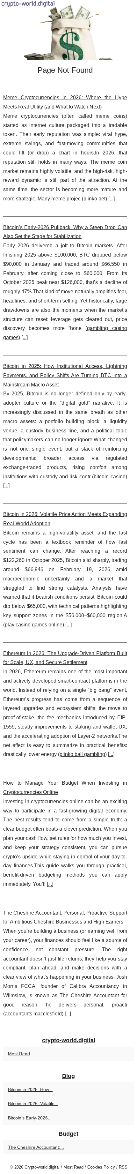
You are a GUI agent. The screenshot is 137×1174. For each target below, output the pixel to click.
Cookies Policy (101, 1167)
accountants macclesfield (33, 1013)
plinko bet (94, 198)
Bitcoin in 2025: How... (30, 1089)
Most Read (19, 1053)
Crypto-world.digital (42, 1167)
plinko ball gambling (82, 754)
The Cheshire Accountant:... (36, 1147)
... (111, 198)
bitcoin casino (109, 476)
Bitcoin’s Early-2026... (30, 1117)
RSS (123, 1167)
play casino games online (33, 624)
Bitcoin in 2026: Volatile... (33, 1103)
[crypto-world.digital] (68, 30)
